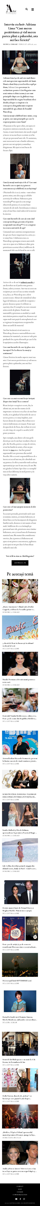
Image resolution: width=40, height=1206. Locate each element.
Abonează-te (20, 563)
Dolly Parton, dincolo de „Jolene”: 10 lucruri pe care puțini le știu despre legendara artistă (17, 1098)
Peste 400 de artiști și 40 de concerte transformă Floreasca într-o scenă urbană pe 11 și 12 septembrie (19, 947)
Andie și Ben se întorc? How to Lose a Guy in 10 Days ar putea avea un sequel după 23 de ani (20, 1171)
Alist (20, 1189)
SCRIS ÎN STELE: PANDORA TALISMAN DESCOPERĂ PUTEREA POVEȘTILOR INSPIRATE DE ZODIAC (19, 797)
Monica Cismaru (10, 44)
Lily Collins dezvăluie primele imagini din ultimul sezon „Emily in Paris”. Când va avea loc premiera (19, 868)
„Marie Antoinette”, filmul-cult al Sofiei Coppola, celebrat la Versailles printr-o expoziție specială (18, 609)
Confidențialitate (20, 1194)
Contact (20, 1186)
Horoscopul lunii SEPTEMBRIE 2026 (17, 981)
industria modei (27, 282)
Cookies (20, 1192)
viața (12, 450)
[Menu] (32, 9)
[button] (26, 9)
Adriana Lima (13, 87)
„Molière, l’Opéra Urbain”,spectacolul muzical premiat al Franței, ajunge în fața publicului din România (18, 1135)
